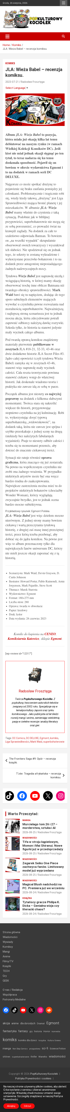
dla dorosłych (27, 1023)
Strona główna (11, 932)
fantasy (23, 1031)
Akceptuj (11, 1106)
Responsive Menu (63, 3)
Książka (27, 898)
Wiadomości (29, 838)
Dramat (41, 1023)
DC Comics (18, 738)
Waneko (42, 1056)
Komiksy (8, 946)
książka (42, 1040)
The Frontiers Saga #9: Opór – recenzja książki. (32, 760)
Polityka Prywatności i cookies (33, 1078)
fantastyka (10, 1031)
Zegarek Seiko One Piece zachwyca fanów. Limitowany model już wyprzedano (43, 866)
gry (30, 1031)
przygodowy (34, 1048)
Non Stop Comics (20, 1049)
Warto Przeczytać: (23, 814)
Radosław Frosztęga (33, 81)
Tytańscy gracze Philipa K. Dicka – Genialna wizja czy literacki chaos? (41, 905)
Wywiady (8, 942)
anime (15, 1023)
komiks (54, 738)
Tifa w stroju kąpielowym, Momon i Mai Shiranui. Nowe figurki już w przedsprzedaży (42, 845)
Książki (7, 966)
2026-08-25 (29, 832)
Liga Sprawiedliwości (17, 741)
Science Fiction (58, 1048)
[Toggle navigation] (7, 36)
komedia (56, 1031)
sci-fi (45, 1048)
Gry (5, 975)
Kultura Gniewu (54, 1040)
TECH (6, 971)
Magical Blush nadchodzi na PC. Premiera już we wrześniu (43, 886)
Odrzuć (27, 1106)
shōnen (6, 1056)
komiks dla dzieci (27, 1040)
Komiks (10, 63)
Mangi (6, 951)
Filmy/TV (8, 961)
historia (38, 1031)
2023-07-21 (12, 81)
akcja (6, 1023)
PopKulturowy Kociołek (44, 1073)
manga (7, 1048)
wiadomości (57, 1056)
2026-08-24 (29, 892)
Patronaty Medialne (14, 999)
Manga (26, 820)
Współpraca (10, 994)
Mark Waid (36, 741)
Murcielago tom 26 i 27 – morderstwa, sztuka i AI (39, 826)
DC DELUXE (32, 738)
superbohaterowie (53, 741)
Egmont (44, 738)
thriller (34, 1056)
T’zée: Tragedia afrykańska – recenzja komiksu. (38, 775)
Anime (6, 956)
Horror (46, 1031)
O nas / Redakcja (13, 989)
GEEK (6, 980)
